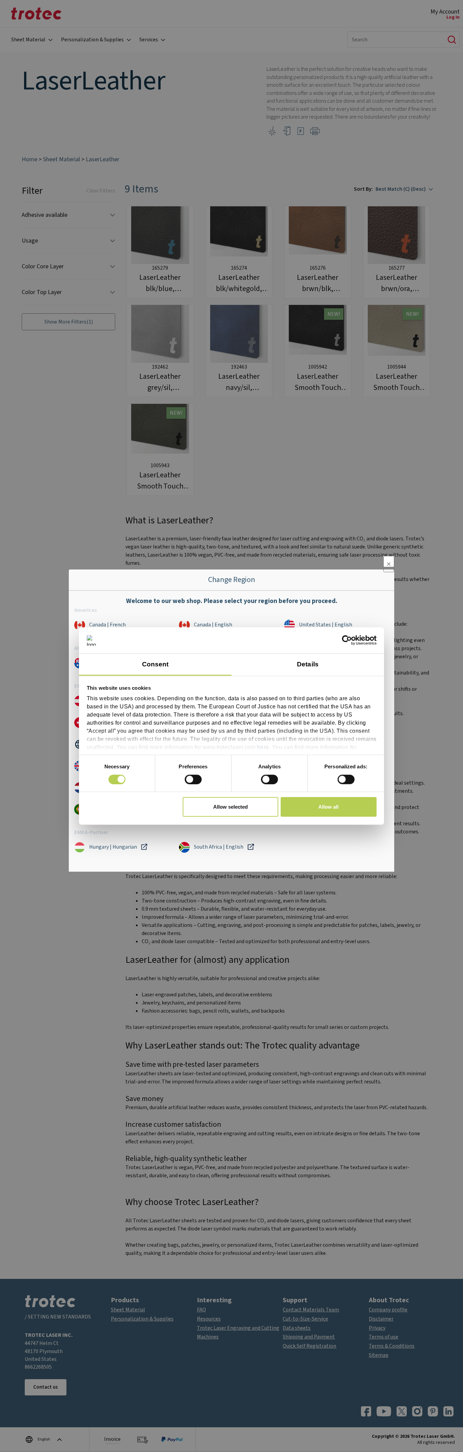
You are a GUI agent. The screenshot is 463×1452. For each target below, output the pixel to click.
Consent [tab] (155, 664)
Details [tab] (308, 664)
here (263, 747)
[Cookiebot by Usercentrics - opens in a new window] (347, 640)
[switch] (193, 779)
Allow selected (230, 807)
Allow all (328, 807)
